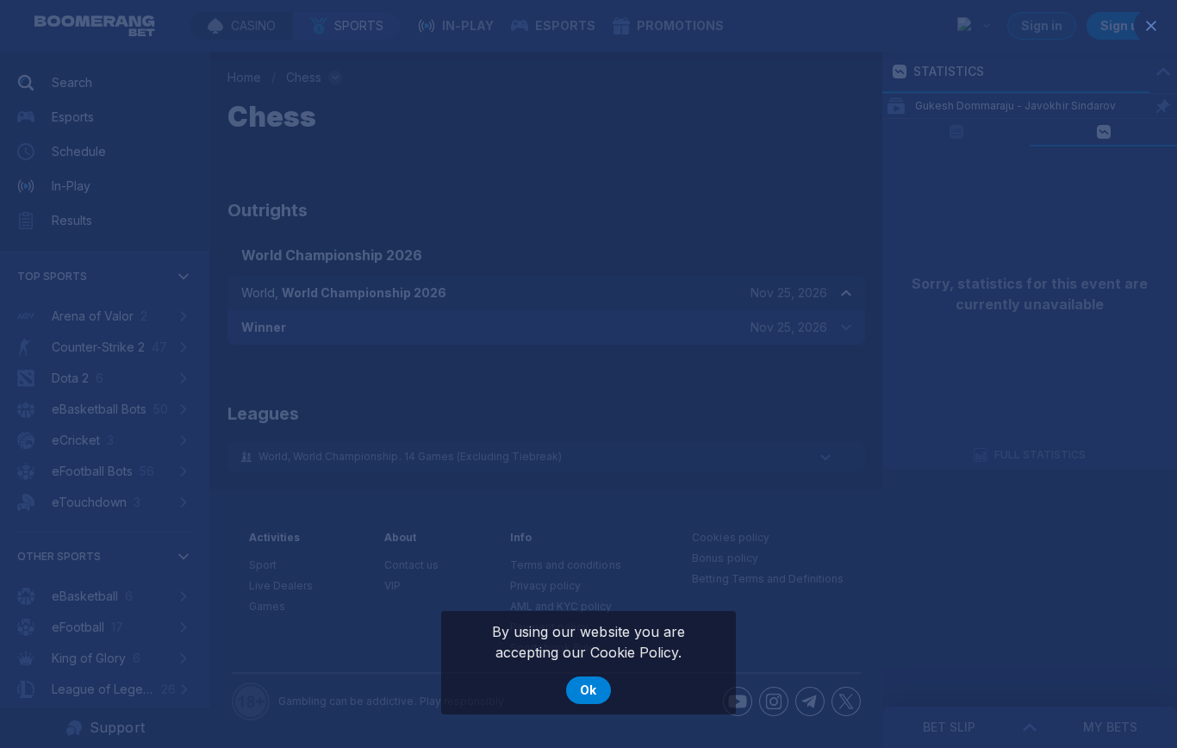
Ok (588, 690)
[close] (1151, 25)
